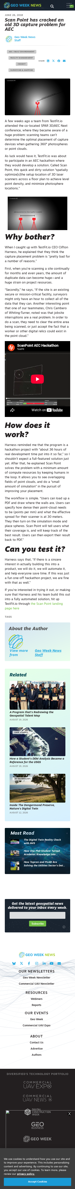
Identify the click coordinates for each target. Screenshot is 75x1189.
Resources (37, 993)
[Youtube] (51, 963)
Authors (37, 1055)
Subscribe (38, 923)
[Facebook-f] (29, 963)
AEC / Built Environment (22, 52)
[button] (48, 61)
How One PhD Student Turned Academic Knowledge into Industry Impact (42, 853)
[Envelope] (59, 963)
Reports (36, 1005)
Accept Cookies (37, 1182)
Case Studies (21, 732)
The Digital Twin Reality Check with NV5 (42, 842)
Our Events (36, 1013)
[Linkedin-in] (44, 963)
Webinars (36, 999)
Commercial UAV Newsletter (36, 984)
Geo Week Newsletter (36, 978)
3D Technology (22, 779)
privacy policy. (26, 1174)
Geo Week (36, 1019)
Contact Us (36, 1043)
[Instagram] (36, 963)
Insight (21, 64)
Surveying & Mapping (21, 70)
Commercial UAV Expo (36, 1025)
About (36, 1036)
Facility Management (21, 58)
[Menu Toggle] (69, 5)
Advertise (37, 1049)
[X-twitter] (21, 963)
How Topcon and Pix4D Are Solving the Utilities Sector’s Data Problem (44, 864)
